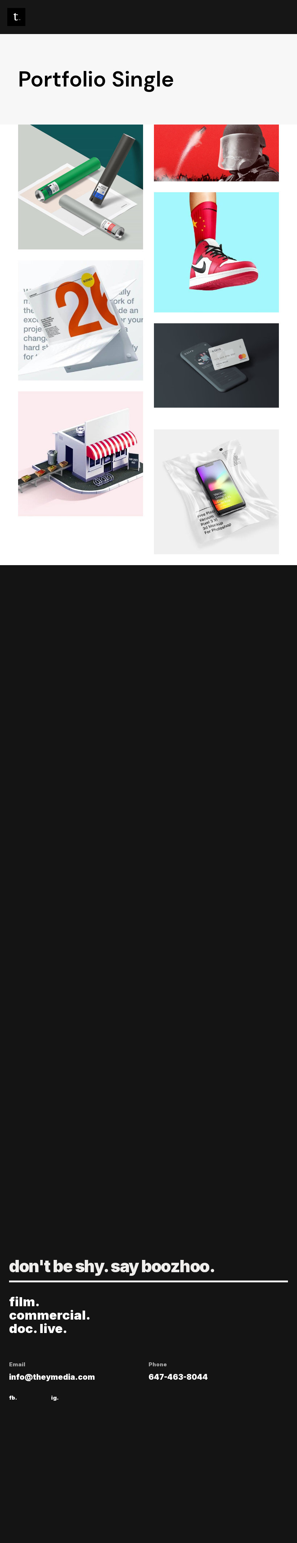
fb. (13, 1397)
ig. (55, 1397)
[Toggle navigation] (243, 17)
